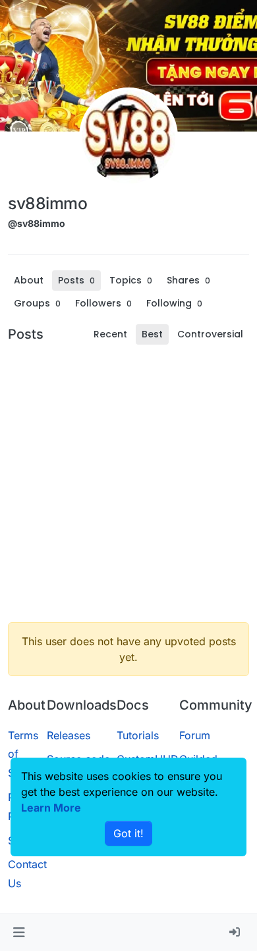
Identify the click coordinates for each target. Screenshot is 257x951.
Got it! (128, 833)
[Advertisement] (128, 483)
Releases (68, 735)
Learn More (51, 807)
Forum (194, 735)
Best (152, 334)
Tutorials (138, 735)
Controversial (210, 334)
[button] (18, 932)
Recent (110, 334)
